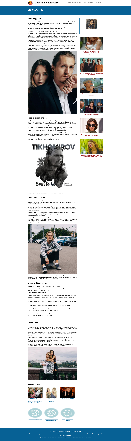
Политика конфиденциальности (74, 437)
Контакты (43, 437)
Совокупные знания (74, 2)
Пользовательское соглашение (55, 437)
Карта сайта (87, 437)
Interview (99, 2)
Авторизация (88, 2)
